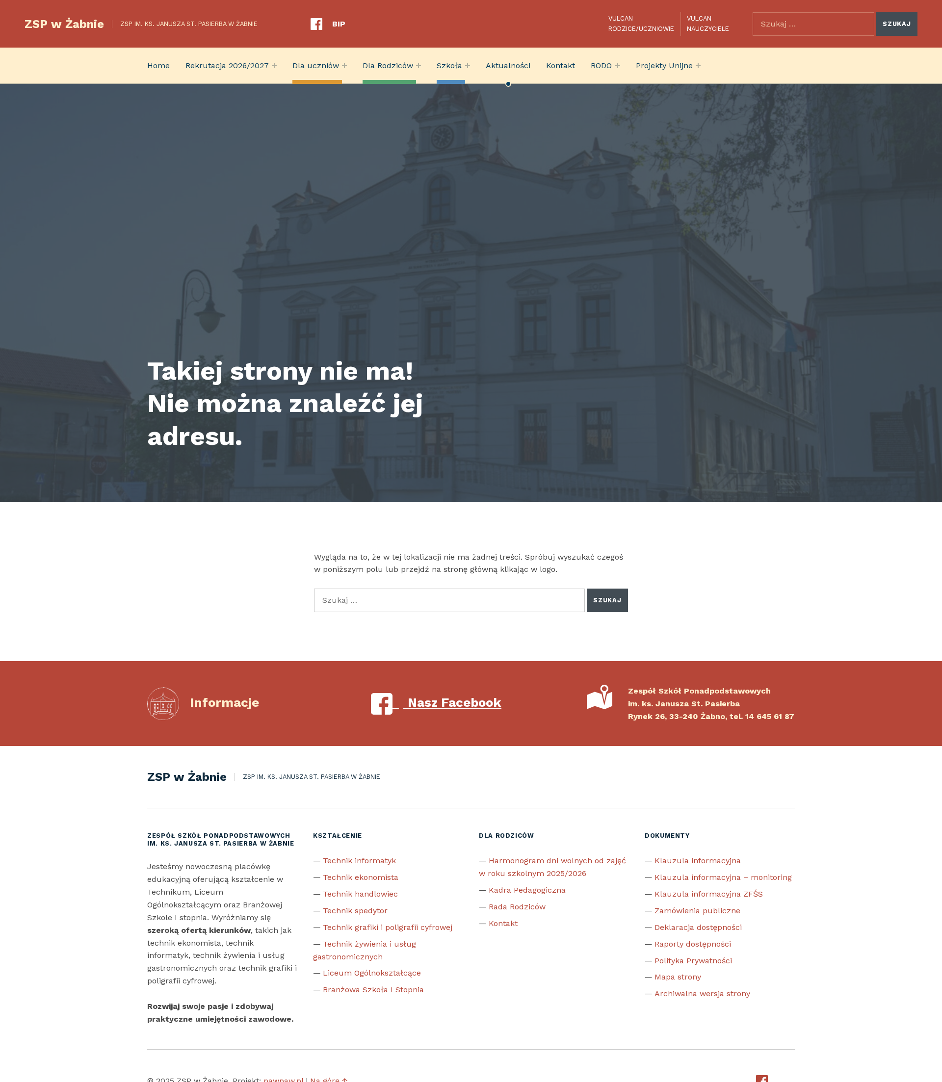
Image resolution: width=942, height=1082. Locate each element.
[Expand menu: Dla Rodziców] (418, 65)
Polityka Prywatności (693, 960)
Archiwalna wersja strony (702, 993)
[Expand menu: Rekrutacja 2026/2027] (274, 65)
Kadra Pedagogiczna (527, 890)
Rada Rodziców (517, 906)
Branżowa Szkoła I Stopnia (373, 989)
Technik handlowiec (360, 894)
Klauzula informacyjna (697, 860)
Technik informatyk (359, 860)
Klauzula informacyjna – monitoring (723, 877)
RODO (601, 65)
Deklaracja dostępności (698, 927)
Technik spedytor (355, 910)
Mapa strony (677, 976)
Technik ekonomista (360, 877)
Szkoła (449, 65)
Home (158, 65)
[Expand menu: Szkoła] (467, 65)
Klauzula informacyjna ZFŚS (708, 894)
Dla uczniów (315, 65)
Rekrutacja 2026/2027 (227, 65)
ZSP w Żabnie (64, 24)
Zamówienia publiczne (697, 910)
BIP (338, 23)
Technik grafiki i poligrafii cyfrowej (387, 927)
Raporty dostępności (692, 944)
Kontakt (560, 65)
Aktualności (508, 65)
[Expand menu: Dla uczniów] (344, 65)
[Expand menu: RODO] (617, 65)
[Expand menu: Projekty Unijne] (698, 65)
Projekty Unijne (664, 65)
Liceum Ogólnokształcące (372, 973)
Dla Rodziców (388, 65)
